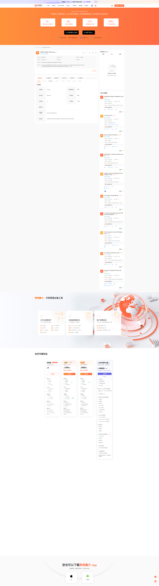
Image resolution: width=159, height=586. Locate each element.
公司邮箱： (58, 59)
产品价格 (74, 5)
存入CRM (94, 70)
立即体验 (95, 1)
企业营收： (78, 57)
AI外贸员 (53, 5)
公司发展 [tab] (80, 78)
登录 (112, 5)
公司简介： (39, 65)
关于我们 (86, 5)
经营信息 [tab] (56, 78)
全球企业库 (39, 47)
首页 (48, 5)
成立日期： (39, 57)
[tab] (38, 81)
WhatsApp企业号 (61, 5)
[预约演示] (155, 581)
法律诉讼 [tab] (72, 78)
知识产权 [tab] (64, 78)
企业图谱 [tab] (48, 78)
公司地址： (39, 62)
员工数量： (58, 57)
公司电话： (39, 59)
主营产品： (106, 124)
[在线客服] (155, 577)
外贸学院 (80, 5)
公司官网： (78, 59)
